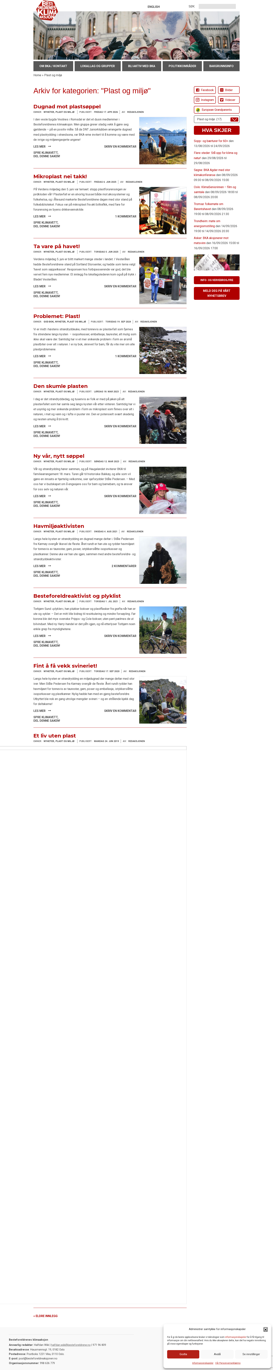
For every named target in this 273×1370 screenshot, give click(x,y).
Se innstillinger (251, 1354)
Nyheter (49, 112)
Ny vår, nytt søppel (58, 456)
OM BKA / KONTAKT (53, 66)
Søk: (192, 6)
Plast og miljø (65, 112)
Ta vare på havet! (56, 246)
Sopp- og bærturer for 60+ (211, 141)
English (154, 7)
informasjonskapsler (235, 1337)
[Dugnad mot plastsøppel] (163, 140)
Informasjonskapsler (202, 1363)
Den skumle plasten (60, 386)
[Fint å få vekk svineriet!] (163, 699)
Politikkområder (182, 66)
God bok (49, 321)
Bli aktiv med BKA (141, 66)
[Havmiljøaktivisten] (163, 560)
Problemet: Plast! (56, 316)
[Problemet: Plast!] (163, 350)
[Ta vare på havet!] (163, 280)
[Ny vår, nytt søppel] (163, 490)
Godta (183, 1354)
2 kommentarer (124, 566)
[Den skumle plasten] (163, 420)
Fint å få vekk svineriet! (65, 666)
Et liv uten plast (54, 735)
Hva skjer (216, 130)
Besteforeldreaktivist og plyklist (77, 596)
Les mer (39, 146)
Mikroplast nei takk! (60, 176)
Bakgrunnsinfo (221, 66)
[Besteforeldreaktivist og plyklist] (163, 630)
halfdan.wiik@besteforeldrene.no (71, 1345)
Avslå (217, 1354)
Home (37, 75)
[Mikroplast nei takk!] (163, 210)
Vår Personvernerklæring (227, 1363)
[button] (265, 1329)
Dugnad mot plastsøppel (67, 106)
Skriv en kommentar (120, 146)
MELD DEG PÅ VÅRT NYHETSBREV (216, 293)
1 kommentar (125, 216)
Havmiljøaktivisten (58, 526)
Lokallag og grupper (97, 66)
